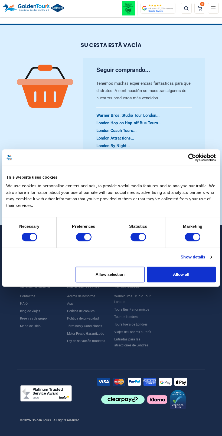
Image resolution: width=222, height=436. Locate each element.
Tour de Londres (126, 317)
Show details (193, 257)
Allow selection (110, 274)
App (70, 303)
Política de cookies (80, 311)
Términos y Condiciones (84, 326)
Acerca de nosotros (81, 296)
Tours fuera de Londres (131, 324)
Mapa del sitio (30, 326)
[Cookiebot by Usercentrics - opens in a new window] (192, 157)
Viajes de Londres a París (132, 332)
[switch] (84, 237)
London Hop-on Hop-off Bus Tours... (128, 123)
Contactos (27, 296)
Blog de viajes (30, 311)
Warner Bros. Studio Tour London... (127, 115)
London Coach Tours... (116, 130)
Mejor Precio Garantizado (85, 334)
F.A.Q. (24, 303)
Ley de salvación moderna (86, 341)
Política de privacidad (83, 318)
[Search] (186, 8)
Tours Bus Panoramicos (131, 309)
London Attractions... (115, 138)
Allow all (181, 274)
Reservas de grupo (33, 318)
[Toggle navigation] (213, 8)
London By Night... (113, 145)
